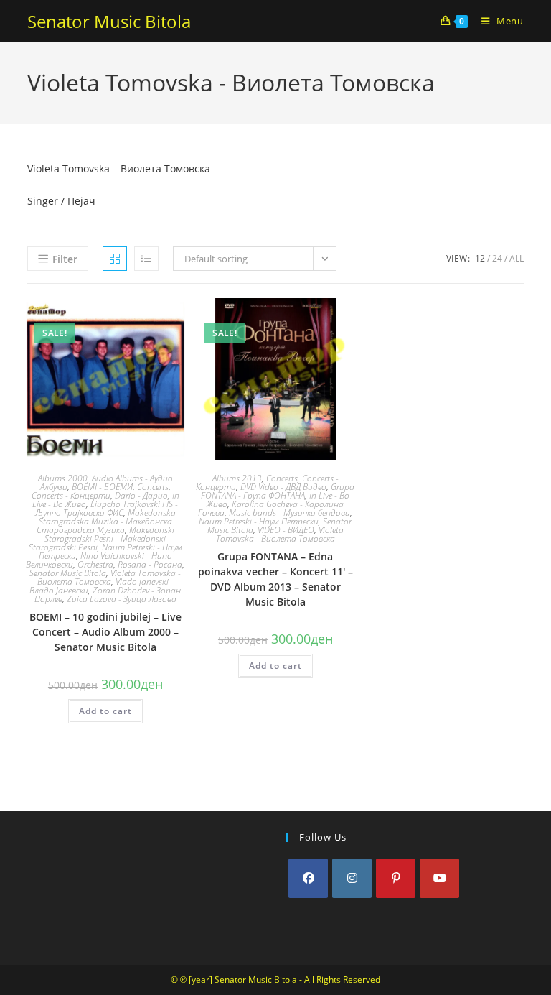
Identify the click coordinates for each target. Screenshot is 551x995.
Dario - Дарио (141, 495)
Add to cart (105, 711)
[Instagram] (352, 878)
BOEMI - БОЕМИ (102, 487)
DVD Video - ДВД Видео (283, 487)
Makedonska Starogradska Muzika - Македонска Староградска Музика (106, 521)
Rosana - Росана (150, 564)
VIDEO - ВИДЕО (286, 530)
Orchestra (95, 564)
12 (480, 258)
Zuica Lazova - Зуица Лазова (121, 599)
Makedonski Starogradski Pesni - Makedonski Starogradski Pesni (101, 538)
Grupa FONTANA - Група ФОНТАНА (277, 491)
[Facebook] (308, 878)
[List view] (146, 258)
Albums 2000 (63, 478)
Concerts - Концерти (71, 495)
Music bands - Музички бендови (289, 512)
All (516, 258)
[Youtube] (439, 878)
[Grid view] (115, 258)
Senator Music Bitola (109, 21)
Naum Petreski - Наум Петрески (259, 521)
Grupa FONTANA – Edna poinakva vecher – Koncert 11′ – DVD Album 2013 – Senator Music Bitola (275, 579)
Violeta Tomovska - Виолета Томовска (109, 577)
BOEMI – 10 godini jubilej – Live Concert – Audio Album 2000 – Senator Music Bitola (105, 632)
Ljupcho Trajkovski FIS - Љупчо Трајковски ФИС (107, 508)
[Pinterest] (395, 878)
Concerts (153, 487)
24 (497, 258)
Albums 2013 (237, 478)
